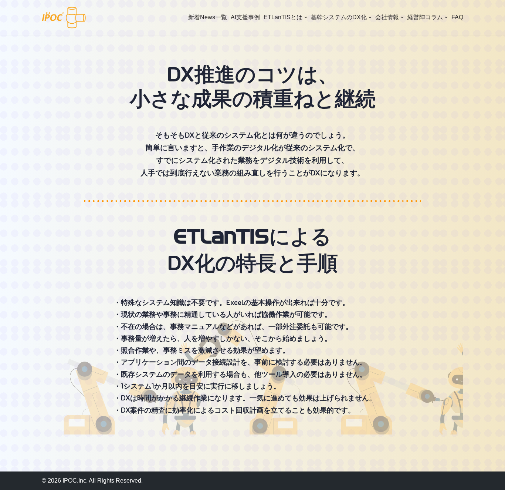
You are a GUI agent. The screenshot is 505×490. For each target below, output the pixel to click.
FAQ (457, 17)
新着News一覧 (207, 17)
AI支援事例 (245, 17)
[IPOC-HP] (64, 17)
